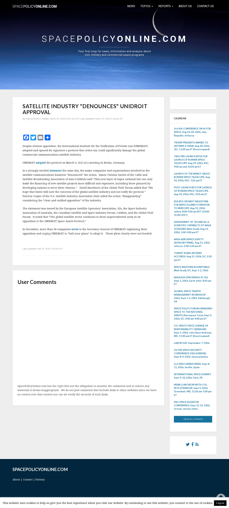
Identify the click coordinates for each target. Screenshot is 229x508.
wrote (75, 229)
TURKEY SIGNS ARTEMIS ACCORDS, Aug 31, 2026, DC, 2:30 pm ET (193, 256)
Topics (145, 6)
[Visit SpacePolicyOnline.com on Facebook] (192, 445)
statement (55, 170)
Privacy (40, 479)
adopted (41, 162)
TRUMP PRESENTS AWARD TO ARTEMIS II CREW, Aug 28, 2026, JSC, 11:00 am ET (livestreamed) (192, 146)
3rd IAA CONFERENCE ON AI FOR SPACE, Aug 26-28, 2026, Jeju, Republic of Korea (192, 132)
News (131, 6)
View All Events (193, 419)
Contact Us (205, 6)
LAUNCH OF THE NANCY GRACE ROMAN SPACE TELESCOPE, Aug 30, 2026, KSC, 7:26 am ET (192, 177)
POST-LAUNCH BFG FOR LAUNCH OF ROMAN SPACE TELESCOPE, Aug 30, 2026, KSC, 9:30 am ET (193, 191)
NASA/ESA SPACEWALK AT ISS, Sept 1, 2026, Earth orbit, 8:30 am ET (192, 281)
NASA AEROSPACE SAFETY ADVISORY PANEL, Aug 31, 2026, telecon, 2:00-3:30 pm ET (192, 242)
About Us (185, 6)
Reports (164, 6)
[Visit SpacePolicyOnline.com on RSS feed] (197, 445)
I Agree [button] (220, 503)
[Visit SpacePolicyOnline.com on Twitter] (188, 445)
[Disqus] (88, 335)
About (16, 479)
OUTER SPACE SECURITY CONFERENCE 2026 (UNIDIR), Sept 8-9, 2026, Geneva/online (191, 353)
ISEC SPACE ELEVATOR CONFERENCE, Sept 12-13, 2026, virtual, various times (192, 405)
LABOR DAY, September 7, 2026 (191, 343)
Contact (27, 479)
